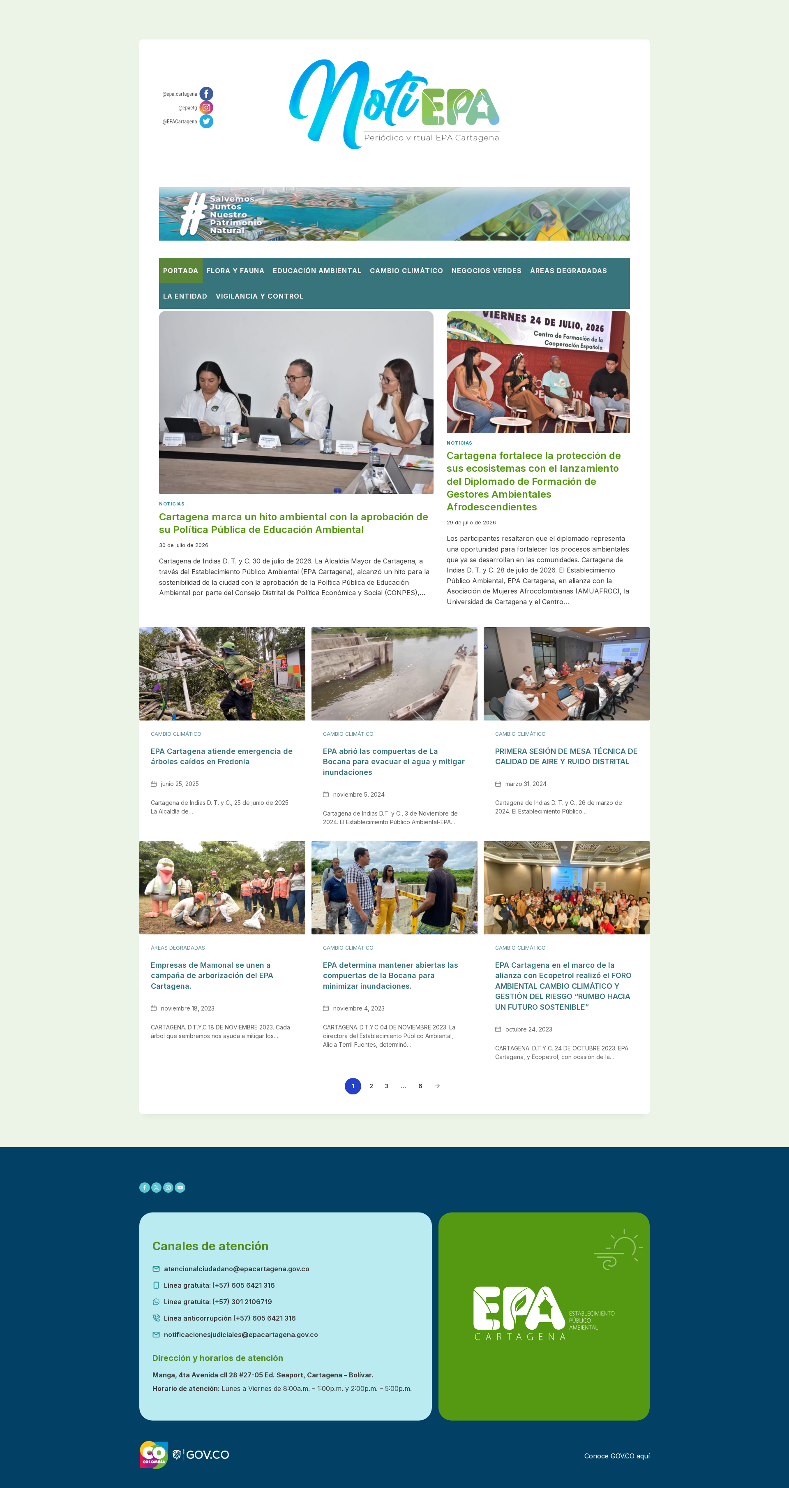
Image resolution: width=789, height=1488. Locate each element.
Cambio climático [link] (176, 734)
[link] (186, 94)
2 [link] (371, 1085)
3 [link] (387, 1085)
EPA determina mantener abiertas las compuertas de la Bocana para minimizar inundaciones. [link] (390, 975)
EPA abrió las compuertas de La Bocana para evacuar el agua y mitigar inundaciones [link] (394, 761)
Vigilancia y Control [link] (260, 296)
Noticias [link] (172, 504)
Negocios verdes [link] (487, 271)
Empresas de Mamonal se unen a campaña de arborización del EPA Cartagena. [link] (212, 975)
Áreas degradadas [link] (568, 271)
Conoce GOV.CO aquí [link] (617, 1456)
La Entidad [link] (185, 296)
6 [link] (420, 1085)
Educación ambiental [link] (317, 271)
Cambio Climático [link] (406, 271)
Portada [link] (180, 271)
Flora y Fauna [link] (236, 271)
